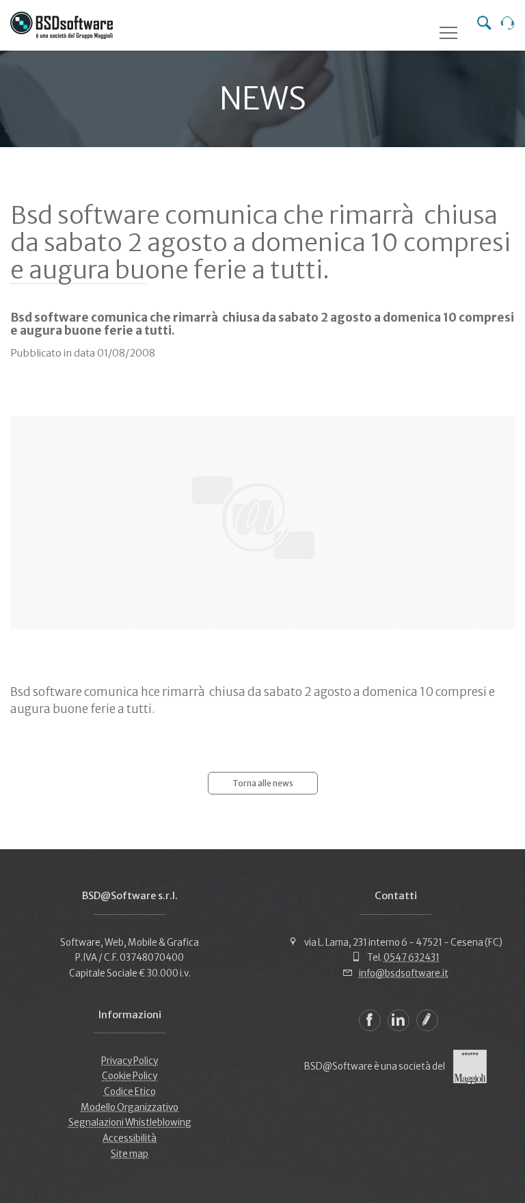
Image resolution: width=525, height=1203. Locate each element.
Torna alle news (262, 783)
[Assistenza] (508, 24)
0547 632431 (411, 957)
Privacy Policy (129, 1061)
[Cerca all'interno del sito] (484, 25)
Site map (129, 1154)
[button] (448, 32)
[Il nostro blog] (427, 1020)
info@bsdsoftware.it (403, 973)
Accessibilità (130, 1138)
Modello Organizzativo (129, 1107)
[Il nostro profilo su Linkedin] (398, 1020)
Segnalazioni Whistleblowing (129, 1122)
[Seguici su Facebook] (370, 1020)
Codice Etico (130, 1092)
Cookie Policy (129, 1076)
